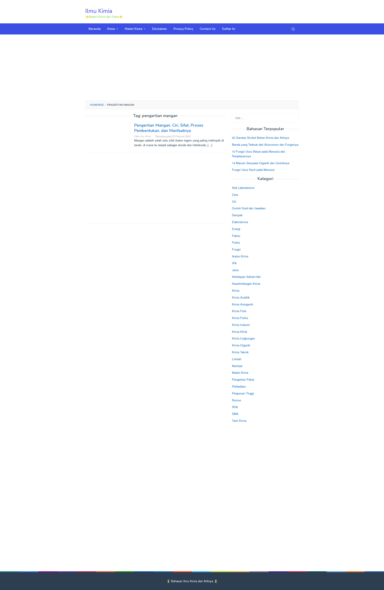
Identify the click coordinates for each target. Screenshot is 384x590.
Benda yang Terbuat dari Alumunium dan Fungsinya (265, 144)
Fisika (236, 242)
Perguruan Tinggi (243, 393)
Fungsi (236, 249)
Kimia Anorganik (242, 304)
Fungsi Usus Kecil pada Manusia (253, 170)
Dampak (237, 215)
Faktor (236, 236)
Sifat (235, 407)
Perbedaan (239, 386)
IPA (234, 263)
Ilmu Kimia (98, 11)
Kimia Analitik (241, 297)
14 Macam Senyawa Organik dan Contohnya (260, 163)
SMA (235, 414)
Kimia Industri (241, 325)
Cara (235, 194)
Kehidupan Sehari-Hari (246, 277)
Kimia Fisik (239, 311)
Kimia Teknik (240, 352)
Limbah (236, 359)
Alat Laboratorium (243, 188)
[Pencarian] (293, 28)
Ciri (234, 201)
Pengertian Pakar (243, 379)
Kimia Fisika (240, 318)
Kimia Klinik (239, 331)
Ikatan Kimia (240, 256)
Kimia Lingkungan (243, 338)
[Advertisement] (192, 67)
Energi (236, 229)
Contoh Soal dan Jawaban (249, 208)
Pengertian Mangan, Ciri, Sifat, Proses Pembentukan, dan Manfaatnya (168, 128)
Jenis (235, 270)
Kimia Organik (241, 345)
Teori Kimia (239, 420)
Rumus (236, 400)
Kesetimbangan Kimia (246, 283)
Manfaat (237, 366)
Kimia (235, 290)
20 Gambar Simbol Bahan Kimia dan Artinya (260, 137)
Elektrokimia (240, 222)
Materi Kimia (240, 372)
